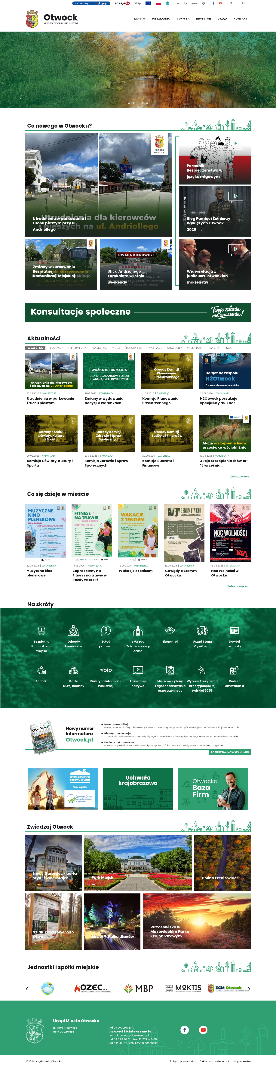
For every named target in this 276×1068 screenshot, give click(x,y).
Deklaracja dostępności (214, 1061)
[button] (129, 103)
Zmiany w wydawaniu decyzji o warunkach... (104, 400)
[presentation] (23, 97)
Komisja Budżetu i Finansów (158, 463)
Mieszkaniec (161, 18)
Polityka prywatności (182, 1061)
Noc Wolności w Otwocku (225, 573)
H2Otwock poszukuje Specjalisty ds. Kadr (218, 400)
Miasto (139, 18)
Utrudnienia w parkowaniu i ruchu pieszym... (50, 400)
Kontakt (240, 18)
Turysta (183, 18)
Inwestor (203, 18)
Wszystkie (35, 348)
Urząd (222, 18)
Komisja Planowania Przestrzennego (160, 400)
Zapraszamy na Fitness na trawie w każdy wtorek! (90, 575)
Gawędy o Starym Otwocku (181, 573)
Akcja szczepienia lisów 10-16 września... (224, 463)
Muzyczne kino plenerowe (39, 573)
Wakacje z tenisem (136, 571)
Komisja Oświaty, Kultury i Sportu (50, 463)
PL (243, 3)
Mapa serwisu (242, 1061)
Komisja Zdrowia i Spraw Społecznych (106, 463)
